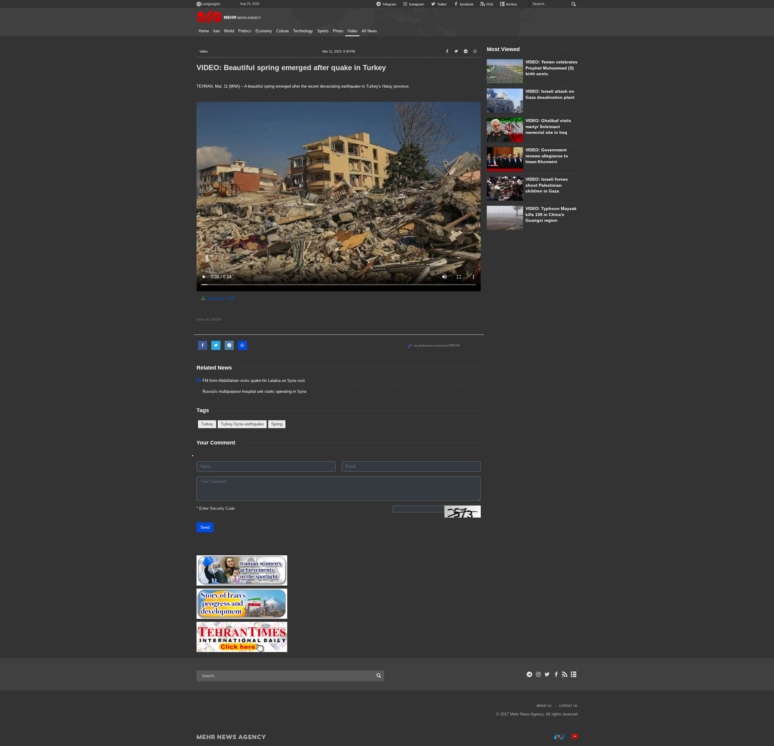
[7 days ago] (505, 218)
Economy (263, 31)
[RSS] (565, 674)
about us (543, 705)
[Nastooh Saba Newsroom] (556, 736)
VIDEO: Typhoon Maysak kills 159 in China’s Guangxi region (551, 214)
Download (220, 298)
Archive (511, 4)
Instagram (416, 4)
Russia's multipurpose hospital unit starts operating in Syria (254, 391)
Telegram (389, 4)
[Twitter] (547, 674)
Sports (323, 31)
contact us (568, 705)
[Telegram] (529, 674)
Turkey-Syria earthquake (242, 424)
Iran (216, 31)
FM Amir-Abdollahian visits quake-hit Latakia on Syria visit (254, 380)
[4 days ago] (505, 71)
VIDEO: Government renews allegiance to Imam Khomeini (546, 155)
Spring (276, 424)
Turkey (207, 424)
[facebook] (556, 674)
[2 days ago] (505, 188)
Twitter (441, 4)
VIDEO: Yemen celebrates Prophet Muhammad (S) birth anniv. (551, 68)
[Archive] (573, 674)
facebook (466, 4)
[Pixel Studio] (571, 736)
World (229, 31)
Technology (303, 31)
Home (204, 31)
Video (352, 31)
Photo (338, 31)
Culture (282, 31)
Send (205, 527)
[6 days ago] (505, 159)
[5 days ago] (505, 101)
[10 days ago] (505, 130)
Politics (244, 31)
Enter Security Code (216, 508)
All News (369, 31)
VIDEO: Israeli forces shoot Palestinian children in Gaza (546, 185)
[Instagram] (538, 674)
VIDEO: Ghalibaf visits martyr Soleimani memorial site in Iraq (548, 126)
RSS (489, 4)
